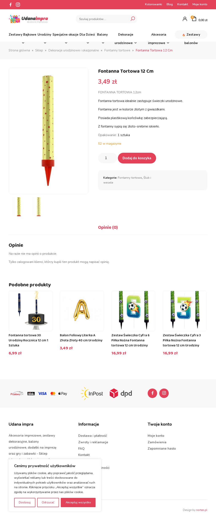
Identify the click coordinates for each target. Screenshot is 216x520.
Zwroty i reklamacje (93, 442)
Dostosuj (25, 502)
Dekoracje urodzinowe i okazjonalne (73, 50)
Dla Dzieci (87, 34)
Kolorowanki (153, 4)
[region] (54, 485)
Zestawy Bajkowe (22, 34)
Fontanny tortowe (117, 50)
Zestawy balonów (192, 35)
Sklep (39, 50)
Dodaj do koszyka (137, 158)
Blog (170, 4)
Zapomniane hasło (162, 448)
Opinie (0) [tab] (108, 227)
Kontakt (182, 4)
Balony (102, 34)
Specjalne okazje (65, 34)
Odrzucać (48, 502)
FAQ (81, 448)
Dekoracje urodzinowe (124, 35)
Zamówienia (157, 442)
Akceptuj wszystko (78, 502)
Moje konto (200, 4)
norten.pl (201, 510)
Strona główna (19, 50)
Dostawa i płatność (92, 436)
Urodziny (44, 34)
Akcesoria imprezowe (157, 35)
